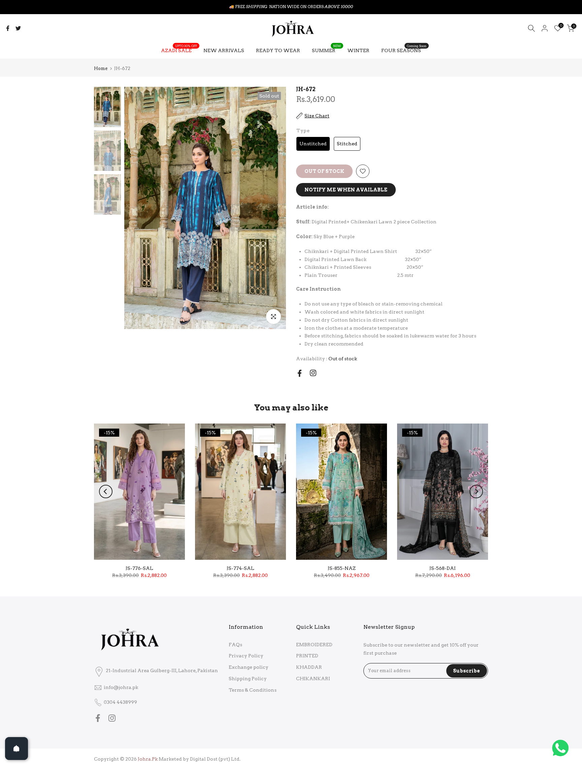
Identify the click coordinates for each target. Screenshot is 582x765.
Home (100, 68)
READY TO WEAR (278, 50)
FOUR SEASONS (403, 49)
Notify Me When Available (345, 189)
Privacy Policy (246, 655)
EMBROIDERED (314, 644)
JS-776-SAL (139, 568)
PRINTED (307, 655)
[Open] (16, 748)
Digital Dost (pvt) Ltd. (215, 759)
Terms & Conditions (253, 690)
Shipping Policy (248, 678)
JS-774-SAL (240, 568)
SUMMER (326, 49)
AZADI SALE (179, 49)
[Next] (476, 491)
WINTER (358, 50)
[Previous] (105, 491)
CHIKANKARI (313, 678)
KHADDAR (309, 667)
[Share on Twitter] (18, 28)
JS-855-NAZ (342, 568)
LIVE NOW (306, 6)
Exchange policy (248, 667)
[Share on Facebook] (7, 28)
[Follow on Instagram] (313, 373)
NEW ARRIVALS (223, 50)
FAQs (235, 644)
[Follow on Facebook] (299, 373)
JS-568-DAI (442, 568)
